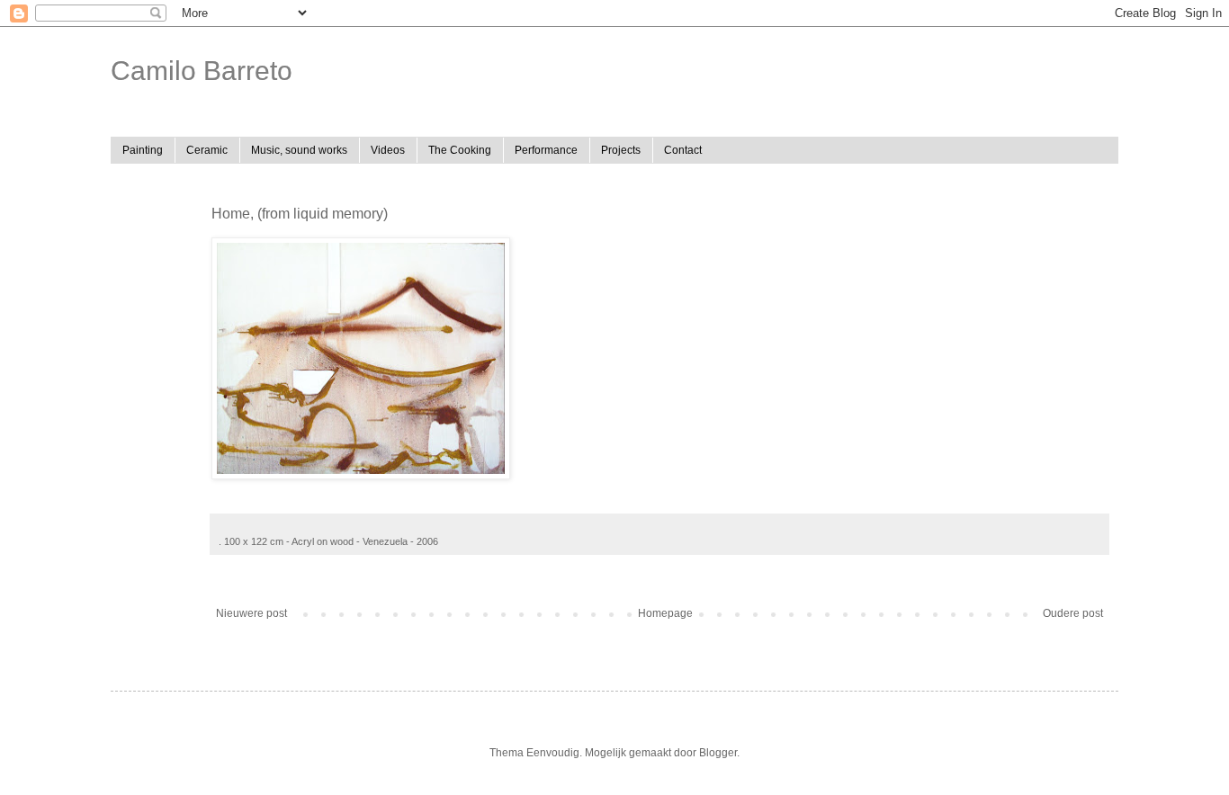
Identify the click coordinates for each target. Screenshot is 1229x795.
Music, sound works (299, 150)
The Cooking (459, 150)
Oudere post (1073, 613)
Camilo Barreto (201, 70)
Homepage (665, 613)
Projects (621, 150)
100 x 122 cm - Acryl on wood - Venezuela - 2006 (331, 541)
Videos (388, 150)
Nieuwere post (251, 613)
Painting (142, 150)
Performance (546, 150)
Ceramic (207, 150)
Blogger (718, 752)
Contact (683, 150)
